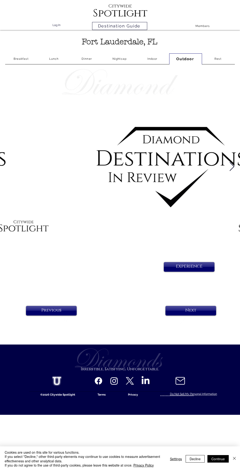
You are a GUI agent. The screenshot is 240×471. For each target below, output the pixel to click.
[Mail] (180, 381)
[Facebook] (98, 381)
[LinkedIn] (145, 381)
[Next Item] (232, 167)
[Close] (234, 458)
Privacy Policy (143, 465)
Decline (195, 458)
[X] (130, 381)
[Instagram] (114, 381)
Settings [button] (176, 458)
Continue (218, 458)
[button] (189, 267)
